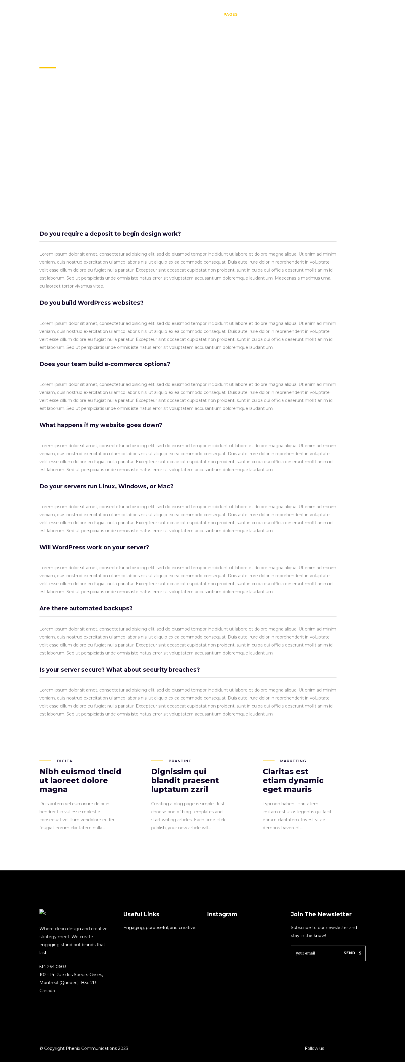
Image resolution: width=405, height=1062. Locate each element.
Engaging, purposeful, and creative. (159, 927)
